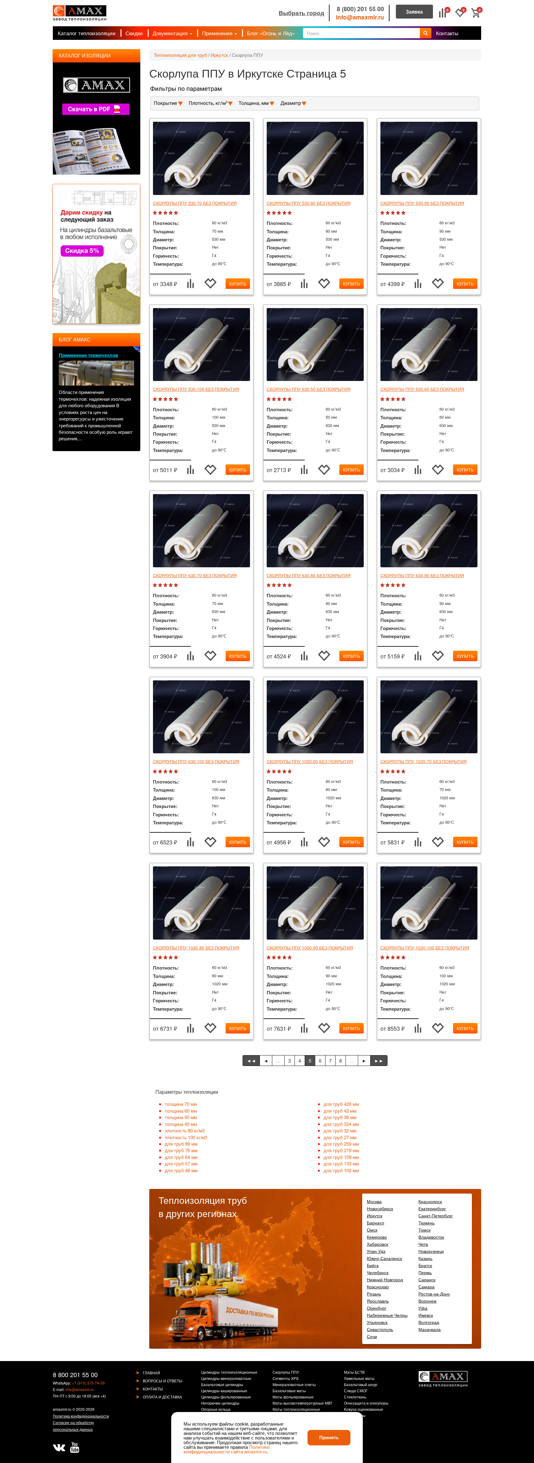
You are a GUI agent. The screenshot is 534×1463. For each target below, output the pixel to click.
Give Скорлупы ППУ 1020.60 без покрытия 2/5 (274, 771)
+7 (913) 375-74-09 (88, 1382)
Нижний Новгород (385, 1279)
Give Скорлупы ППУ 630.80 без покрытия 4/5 (285, 585)
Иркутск (219, 55)
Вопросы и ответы (162, 1380)
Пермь (425, 1272)
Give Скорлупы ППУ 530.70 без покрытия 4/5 (171, 213)
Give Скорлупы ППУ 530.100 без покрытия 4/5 (171, 399)
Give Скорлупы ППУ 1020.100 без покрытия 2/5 (388, 957)
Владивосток (431, 1237)
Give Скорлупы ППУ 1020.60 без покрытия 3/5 (279, 771)
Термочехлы (355, 1416)
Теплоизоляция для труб (180, 55)
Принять (329, 1437)
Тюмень (426, 1223)
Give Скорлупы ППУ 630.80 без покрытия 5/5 (290, 585)
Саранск (426, 1279)
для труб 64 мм (181, 1157)
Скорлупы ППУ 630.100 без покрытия (196, 761)
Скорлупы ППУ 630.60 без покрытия (422, 389)
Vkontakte (59, 1447)
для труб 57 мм (181, 1163)
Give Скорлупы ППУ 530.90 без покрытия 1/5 (383, 213)
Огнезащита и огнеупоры (366, 1403)
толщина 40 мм (181, 1124)
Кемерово (377, 1237)
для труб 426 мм (341, 1104)
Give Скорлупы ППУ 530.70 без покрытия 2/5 (160, 213)
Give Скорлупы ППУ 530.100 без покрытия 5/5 (176, 399)
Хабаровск (377, 1244)
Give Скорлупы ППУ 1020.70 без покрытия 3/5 (393, 771)
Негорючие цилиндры (220, 1403)
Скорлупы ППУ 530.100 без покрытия (196, 389)
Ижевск (425, 1315)
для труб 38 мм (340, 1117)
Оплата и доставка (162, 1396)
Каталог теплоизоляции (87, 33)
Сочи (372, 1336)
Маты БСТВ (354, 1372)
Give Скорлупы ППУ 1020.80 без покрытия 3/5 (166, 957)
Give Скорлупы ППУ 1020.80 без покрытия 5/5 (176, 957)
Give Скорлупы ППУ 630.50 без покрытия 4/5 (285, 399)
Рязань (374, 1294)
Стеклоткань (355, 1397)
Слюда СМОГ (356, 1391)
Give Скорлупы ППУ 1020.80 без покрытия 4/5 (171, 957)
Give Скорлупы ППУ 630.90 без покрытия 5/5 (404, 585)
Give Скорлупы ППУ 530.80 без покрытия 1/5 (269, 213)
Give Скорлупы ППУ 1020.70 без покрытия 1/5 (383, 771)
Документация (171, 33)
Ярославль (378, 1301)
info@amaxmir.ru (360, 17)
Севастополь (380, 1329)
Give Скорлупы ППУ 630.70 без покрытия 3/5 (166, 585)
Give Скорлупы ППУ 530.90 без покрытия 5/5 (404, 213)
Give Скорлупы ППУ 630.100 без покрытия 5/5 (176, 771)
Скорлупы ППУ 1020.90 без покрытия (310, 948)
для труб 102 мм (341, 1170)
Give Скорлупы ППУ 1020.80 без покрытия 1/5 (155, 957)
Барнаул (375, 1223)
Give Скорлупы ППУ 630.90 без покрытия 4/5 (398, 585)
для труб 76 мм (181, 1150)
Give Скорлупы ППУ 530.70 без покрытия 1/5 (155, 213)
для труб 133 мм (341, 1163)
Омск (372, 1230)
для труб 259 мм (341, 1143)
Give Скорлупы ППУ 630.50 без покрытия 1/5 (269, 399)
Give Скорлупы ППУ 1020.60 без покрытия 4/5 (285, 771)
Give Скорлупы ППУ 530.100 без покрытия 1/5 (155, 399)
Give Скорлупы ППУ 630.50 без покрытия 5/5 (290, 399)
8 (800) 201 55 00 (360, 9)
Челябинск (377, 1272)
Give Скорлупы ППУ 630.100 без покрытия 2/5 (160, 771)
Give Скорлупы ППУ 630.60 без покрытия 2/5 (388, 399)
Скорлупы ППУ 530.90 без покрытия (422, 203)
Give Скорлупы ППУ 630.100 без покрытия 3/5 (166, 771)
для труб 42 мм (340, 1110)
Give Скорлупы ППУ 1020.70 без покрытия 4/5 (398, 771)
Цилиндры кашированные (224, 1391)
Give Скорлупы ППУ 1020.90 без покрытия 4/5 (285, 957)
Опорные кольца (216, 1409)
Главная (151, 1372)
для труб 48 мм (181, 1170)
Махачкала (429, 1329)
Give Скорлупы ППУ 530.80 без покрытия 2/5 (274, 213)
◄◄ (251, 1060)
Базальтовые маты (289, 1391)
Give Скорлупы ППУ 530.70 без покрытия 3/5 (166, 213)
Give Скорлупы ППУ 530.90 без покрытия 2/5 (388, 213)
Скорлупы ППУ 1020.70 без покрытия (423, 761)
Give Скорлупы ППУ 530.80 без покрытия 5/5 (290, 213)
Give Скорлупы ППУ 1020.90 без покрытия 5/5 (290, 957)
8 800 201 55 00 (75, 1374)
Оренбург (376, 1308)
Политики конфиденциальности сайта (226, 1449)
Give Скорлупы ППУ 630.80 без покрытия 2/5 (274, 585)
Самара (426, 1286)
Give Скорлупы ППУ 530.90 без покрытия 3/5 (393, 213)
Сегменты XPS (286, 1378)
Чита (423, 1244)
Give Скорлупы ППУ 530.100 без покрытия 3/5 (166, 399)
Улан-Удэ (376, 1251)
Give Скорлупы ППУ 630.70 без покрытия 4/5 (171, 585)
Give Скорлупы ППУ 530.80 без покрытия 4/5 (285, 213)
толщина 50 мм (181, 1117)
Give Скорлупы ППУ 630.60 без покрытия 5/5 (404, 399)
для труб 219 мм (341, 1150)
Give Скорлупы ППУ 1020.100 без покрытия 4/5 (398, 957)
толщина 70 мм (181, 1104)
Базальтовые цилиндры (222, 1385)
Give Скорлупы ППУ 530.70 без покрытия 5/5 (176, 213)
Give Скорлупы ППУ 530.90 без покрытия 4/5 (398, 213)
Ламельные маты (359, 1378)
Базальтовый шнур (360, 1385)
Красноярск (430, 1201)
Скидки (134, 33)
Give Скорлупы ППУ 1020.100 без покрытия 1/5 (383, 957)
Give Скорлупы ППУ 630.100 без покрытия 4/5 (171, 771)
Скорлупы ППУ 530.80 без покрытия (308, 203)
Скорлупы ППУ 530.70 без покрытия (195, 203)
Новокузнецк (431, 1251)
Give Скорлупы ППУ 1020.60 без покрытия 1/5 (269, 771)
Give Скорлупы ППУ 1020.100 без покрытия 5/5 (404, 957)
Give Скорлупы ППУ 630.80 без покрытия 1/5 (269, 585)
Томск (424, 1230)
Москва (374, 1201)
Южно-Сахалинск (384, 1258)
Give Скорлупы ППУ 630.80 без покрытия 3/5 (279, 585)
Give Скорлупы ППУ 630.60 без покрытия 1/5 (383, 399)
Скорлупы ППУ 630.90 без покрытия (422, 575)
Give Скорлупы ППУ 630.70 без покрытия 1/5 (155, 585)
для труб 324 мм (341, 1124)
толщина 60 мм (181, 1110)
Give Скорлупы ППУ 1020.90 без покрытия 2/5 (274, 957)
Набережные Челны (387, 1315)
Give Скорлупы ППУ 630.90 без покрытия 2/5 (388, 585)
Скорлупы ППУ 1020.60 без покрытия (310, 761)
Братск (425, 1265)
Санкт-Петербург (435, 1215)
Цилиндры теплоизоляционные (229, 1372)
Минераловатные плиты (294, 1385)
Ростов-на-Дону (434, 1294)
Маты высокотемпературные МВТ (302, 1403)
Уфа (422, 1308)
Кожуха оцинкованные (363, 1409)
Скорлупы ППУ (286, 1372)
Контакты (447, 33)
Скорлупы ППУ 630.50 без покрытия (308, 389)
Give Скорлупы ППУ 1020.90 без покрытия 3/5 (279, 957)
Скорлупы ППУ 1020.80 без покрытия (196, 948)
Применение (218, 33)
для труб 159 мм (341, 1157)
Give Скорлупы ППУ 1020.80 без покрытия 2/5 (160, 957)
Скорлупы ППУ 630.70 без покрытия (195, 575)
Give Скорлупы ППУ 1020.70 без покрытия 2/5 (388, 771)
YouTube (74, 1447)
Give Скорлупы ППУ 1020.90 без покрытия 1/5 (269, 957)
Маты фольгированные (293, 1397)
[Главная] (79, 13)
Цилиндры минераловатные (226, 1378)
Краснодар (378, 1286)
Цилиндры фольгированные (226, 1397)
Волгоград (428, 1322)
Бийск (373, 1265)
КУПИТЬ (237, 284)
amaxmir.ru (62, 1409)
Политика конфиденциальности (81, 1416)
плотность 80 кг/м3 (185, 1130)
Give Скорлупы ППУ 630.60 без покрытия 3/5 (393, 399)
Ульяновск (377, 1322)
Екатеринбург (432, 1208)
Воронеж (427, 1301)
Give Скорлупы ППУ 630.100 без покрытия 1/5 (155, 771)
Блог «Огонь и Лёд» (271, 33)
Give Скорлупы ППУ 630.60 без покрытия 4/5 (398, 399)
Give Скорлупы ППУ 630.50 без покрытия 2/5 (274, 399)
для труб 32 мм (340, 1130)
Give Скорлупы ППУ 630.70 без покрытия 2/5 (160, 585)
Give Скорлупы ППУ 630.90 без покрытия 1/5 (383, 585)
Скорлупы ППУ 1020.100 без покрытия (424, 948)
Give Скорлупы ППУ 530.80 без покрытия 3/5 (279, 213)
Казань (425, 1258)
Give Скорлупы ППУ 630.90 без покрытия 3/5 (393, 585)
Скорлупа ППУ (247, 55)
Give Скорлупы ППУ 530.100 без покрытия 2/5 (160, 399)
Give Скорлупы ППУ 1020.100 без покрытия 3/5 (393, 957)
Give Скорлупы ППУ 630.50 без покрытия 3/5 (279, 399)
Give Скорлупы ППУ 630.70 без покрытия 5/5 (176, 585)
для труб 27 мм (340, 1137)
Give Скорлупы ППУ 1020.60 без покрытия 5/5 (290, 771)
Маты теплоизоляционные (296, 1409)
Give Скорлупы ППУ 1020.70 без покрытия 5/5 (404, 771)
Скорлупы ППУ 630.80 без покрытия (308, 575)
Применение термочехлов (88, 355)
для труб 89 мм (181, 1143)
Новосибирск (380, 1208)
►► (379, 1060)
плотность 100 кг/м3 (186, 1137)
